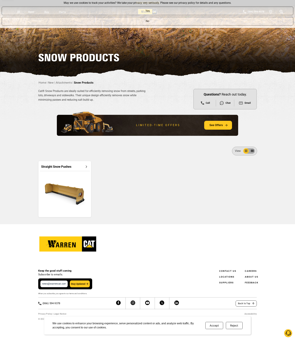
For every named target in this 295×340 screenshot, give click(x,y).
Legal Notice (60, 314)
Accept (214, 325)
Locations (226, 277)
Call (208, 103)
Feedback (251, 282)
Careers (251, 271)
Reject (234, 325)
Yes (147, 10)
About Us (251, 277)
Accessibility (250, 314)
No (147, 21)
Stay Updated (78, 284)
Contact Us (227, 271)
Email (248, 103)
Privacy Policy (45, 314)
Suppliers (226, 282)
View (238, 151)
